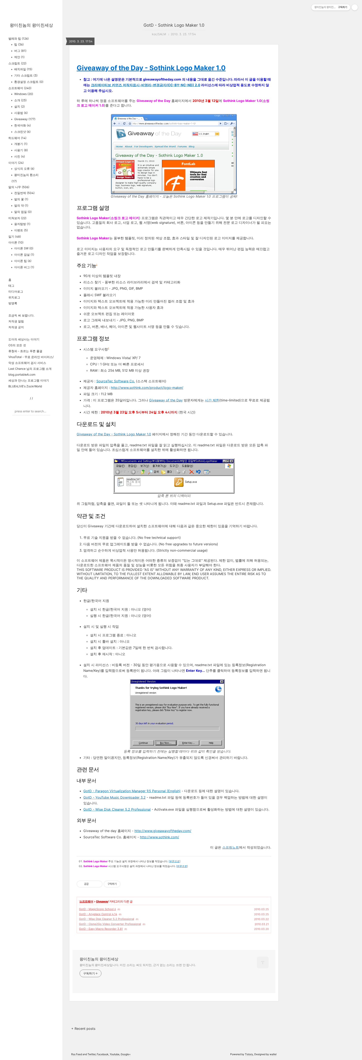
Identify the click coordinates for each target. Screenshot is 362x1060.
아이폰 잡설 (23, 254)
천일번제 (24, 193)
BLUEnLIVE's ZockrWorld (25, 386)
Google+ (126, 1054)
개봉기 (20, 144)
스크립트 (17, 63)
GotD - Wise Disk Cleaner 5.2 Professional (106, 919)
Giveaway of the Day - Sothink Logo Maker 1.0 (151, 68)
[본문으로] (174, 861)
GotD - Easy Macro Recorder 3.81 (101, 928)
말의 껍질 (22, 212)
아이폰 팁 (22, 261)
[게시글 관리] (97, 884)
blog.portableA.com (21, 374)
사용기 (20, 150)
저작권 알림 (16, 321)
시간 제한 (212, 400)
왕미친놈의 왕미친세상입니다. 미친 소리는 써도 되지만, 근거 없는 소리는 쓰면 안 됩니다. (138, 965)
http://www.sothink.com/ (159, 837)
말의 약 (20, 205)
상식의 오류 (23, 168)
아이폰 (15, 242)
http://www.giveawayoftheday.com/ (162, 831)
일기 (14, 236)
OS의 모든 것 (17, 345)
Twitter (92, 1054)
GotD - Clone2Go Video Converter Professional (110, 924)
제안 (19, 57)
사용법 (20, 113)
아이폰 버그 (23, 267)
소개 (20, 100)
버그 (19, 50)
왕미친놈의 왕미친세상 (31, 25)
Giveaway (24, 119)
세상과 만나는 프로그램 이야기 (28, 380)
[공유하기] (92, 884)
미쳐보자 (17, 218)
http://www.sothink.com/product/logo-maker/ (147, 387)
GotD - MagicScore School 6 (97, 909)
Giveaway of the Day (166, 400)
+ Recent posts (83, 1028)
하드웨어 (17, 138)
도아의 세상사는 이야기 (23, 339)
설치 (19, 106)
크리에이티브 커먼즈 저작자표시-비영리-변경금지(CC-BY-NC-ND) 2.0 (145, 85)
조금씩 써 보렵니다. (21, 315)
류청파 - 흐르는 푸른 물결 (25, 351)
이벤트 (20, 230)
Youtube (114, 1054)
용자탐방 (21, 224)
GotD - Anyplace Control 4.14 (98, 914)
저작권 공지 (16, 327)
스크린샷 (22, 131)
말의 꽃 (20, 199)
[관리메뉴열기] (355, 7)
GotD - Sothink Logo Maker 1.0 (174, 25)
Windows (23, 94)
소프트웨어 (19, 88)
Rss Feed (76, 1054)
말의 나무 (18, 187)
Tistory (249, 1054)
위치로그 (14, 297)
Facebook (103, 1054)
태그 (11, 285)
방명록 (12, 303)
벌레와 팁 (18, 38)
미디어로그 (15, 291)
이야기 (16, 162)
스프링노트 (230, 847)
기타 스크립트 (25, 75)
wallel (273, 1054)
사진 (19, 156)
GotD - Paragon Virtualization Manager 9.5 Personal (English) (132, 791)
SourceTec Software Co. (115, 381)
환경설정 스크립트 (28, 81)
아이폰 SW (23, 248)
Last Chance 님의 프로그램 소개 (30, 368)
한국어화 (22, 125)
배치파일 (22, 69)
